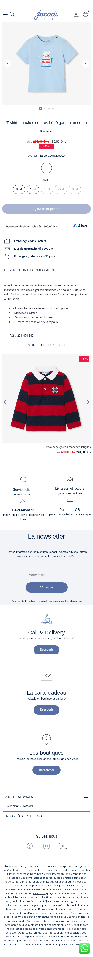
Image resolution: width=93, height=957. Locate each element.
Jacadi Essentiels (75, 909)
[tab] (40, 108)
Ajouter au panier (46, 209)
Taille (46, 180)
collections (39, 893)
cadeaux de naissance (17, 905)
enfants (60, 889)
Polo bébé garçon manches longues (68, 447)
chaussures (57, 869)
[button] (5, 402)
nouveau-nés (12, 881)
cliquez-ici (76, 601)
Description (46, 131)
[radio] (19, 189)
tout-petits (82, 881)
